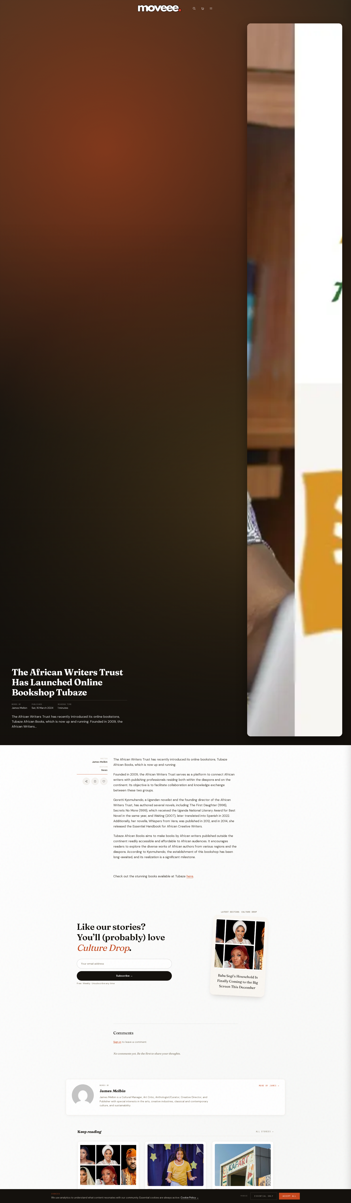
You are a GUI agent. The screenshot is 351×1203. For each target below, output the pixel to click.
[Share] (86, 781)
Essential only (263, 1196)
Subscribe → (124, 975)
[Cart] (202, 8)
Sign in (117, 1042)
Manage (244, 1196)
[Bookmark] (95, 781)
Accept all (289, 1196)
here (189, 876)
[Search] (194, 8)
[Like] (103, 781)
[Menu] (211, 8)
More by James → (269, 1086)
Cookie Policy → (190, 1197)
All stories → (264, 1131)
